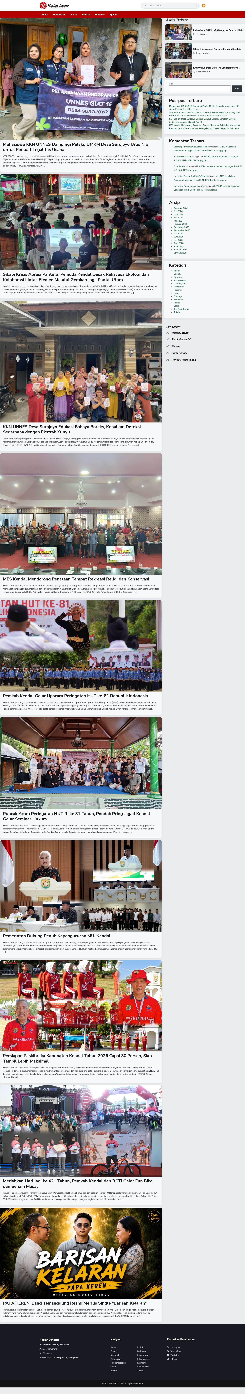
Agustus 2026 (181, 208)
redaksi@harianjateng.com (66, 1357)
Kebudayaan (180, 283)
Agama (113, 14)
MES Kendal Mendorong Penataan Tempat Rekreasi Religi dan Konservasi (76, 579)
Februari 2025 (180, 249)
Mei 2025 (178, 240)
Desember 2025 (181, 227)
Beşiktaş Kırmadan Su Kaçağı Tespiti (191, 146)
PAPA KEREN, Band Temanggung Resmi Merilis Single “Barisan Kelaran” (75, 1303)
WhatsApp (175, 1351)
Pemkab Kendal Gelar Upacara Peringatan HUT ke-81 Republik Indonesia (75, 696)
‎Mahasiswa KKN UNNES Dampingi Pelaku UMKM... (219, 30)
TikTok (173, 1359)
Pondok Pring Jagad (184, 360)
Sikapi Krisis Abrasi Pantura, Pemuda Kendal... (217, 49)
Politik (86, 14)
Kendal (176, 346)
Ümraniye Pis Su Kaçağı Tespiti (189, 186)
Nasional (178, 290)
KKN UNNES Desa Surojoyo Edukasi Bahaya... (216, 67)
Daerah (177, 274)
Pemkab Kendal (181, 339)
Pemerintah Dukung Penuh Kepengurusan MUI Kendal (56, 936)
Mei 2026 (178, 217)
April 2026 (179, 221)
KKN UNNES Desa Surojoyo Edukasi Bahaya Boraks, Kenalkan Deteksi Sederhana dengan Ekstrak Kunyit (72, 429)
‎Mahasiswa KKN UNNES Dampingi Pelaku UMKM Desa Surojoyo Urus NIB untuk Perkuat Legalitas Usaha (75, 147)
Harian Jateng (180, 333)
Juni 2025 (178, 236)
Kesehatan (179, 286)
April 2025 (179, 243)
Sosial (73, 14)
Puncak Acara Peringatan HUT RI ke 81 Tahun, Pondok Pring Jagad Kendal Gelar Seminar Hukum (76, 816)
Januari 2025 (180, 253)
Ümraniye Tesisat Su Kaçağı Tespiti (191, 176)
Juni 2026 (178, 214)
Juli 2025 (178, 233)
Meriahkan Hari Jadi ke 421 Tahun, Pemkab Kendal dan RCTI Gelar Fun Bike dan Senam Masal (77, 1184)
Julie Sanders (180, 166)
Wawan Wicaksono (183, 156)
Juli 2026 (178, 211)
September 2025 (182, 230)
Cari (171, 83)
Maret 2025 (179, 246)
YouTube (174, 1355)
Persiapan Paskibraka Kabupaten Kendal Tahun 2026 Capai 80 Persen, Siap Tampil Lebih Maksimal (77, 1058)
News (45, 14)
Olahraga (178, 296)
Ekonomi (100, 14)
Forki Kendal (179, 353)
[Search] (197, 6)
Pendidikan (59, 14)
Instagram (175, 1347)
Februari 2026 (180, 224)
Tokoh (177, 312)
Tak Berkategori (181, 309)
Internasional (180, 280)
